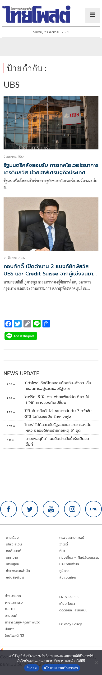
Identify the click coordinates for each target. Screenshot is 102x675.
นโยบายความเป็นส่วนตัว (61, 668)
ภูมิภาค (64, 570)
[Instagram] (72, 509)
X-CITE (10, 609)
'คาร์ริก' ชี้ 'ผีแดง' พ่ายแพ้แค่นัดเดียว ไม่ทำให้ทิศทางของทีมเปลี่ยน (56, 399)
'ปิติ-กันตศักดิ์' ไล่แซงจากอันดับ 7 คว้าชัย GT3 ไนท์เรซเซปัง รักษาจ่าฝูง (58, 413)
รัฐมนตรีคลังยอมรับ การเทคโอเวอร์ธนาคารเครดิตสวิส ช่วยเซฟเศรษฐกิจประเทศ (51, 168)
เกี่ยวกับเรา (67, 603)
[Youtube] (51, 509)
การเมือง (12, 537)
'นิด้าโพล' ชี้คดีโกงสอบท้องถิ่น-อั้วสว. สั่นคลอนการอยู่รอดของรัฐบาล (57, 386)
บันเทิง (9, 629)
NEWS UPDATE (21, 373)
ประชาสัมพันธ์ (69, 564)
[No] (96, 662)
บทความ (12, 557)
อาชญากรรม (14, 602)
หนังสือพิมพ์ (15, 577)
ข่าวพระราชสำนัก (18, 570)
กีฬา (62, 551)
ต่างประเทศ (13, 595)
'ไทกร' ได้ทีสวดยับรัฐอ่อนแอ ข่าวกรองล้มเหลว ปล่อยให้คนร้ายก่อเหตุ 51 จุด (58, 427)
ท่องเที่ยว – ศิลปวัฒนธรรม (79, 557)
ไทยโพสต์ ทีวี (14, 635)
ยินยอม (32, 668)
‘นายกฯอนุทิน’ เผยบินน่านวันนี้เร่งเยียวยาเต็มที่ (57, 441)
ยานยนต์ (11, 615)
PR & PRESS (69, 597)
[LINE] (93, 509)
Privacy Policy (70, 624)
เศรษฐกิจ (12, 564)
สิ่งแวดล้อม (67, 577)
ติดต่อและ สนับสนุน (73, 610)
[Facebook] (8, 509)
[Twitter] (30, 509)
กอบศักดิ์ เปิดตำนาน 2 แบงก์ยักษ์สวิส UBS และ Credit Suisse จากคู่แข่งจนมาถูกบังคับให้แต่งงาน (48, 273)
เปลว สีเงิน (14, 544)
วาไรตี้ (63, 544)
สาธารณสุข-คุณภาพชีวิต (22, 622)
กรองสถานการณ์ (71, 537)
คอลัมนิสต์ (13, 551)
